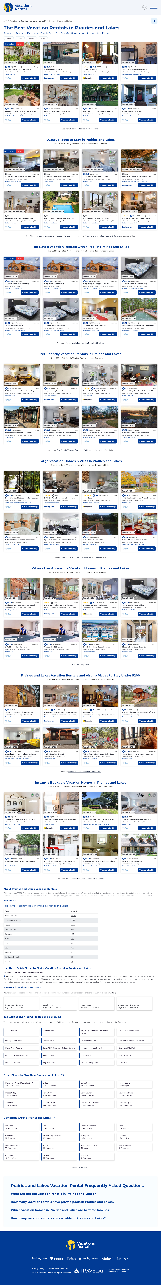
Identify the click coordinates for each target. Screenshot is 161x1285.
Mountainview (131, 866)
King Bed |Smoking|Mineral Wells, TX (98, 284)
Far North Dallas (94, 223)
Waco (7, 395)
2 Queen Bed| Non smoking (94, 325)
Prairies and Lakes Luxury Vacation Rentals (52, 236)
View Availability (29, 78)
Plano (51, 610)
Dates (9, 38)
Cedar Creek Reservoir (12, 116)
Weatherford (9, 288)
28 (72, 957)
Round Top (16, 824)
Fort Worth (91, 74)
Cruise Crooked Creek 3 (54, 754)
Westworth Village (58, 866)
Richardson (92, 610)
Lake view (26, 972)
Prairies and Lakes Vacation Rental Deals (84, 772)
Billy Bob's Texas (49, 1063)
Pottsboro (94, 759)
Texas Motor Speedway (90, 1063)
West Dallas (53, 223)
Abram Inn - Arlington (53, 69)
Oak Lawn (131, 395)
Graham (85, 717)
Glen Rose (16, 544)
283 (72, 939)
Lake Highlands (16, 181)
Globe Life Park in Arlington (16, 1055)
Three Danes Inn (90, 69)
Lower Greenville (94, 502)
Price (20, 38)
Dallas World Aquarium (14, 1048)
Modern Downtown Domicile (134, 647)
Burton (132, 116)
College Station (127, 74)
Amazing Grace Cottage (132, 111)
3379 (73, 925)
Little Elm (13, 437)
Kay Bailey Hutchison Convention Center (94, 1032)
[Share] (154, 21)
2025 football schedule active (134, 69)
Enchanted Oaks (25, 502)
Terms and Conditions (58, 1269)
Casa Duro (87, 498)
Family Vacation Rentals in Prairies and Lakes (81, 557)
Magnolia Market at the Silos (92, 1048)
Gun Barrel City (142, 181)
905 (72, 929)
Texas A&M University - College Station (59, 1048)
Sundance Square (12, 1063)
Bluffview (92, 437)
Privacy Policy (38, 1269)
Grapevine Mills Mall (127, 1048)
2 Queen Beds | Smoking (54, 325)
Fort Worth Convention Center (131, 1041)
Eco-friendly (37, 972)
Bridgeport (93, 544)
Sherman (86, 759)
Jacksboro (93, 717)
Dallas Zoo (123, 1063)
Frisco (90, 181)
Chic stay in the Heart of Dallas (96, 218)
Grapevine (53, 116)
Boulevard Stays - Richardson (95, 605)
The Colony (14, 223)
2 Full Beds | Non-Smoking (16, 647)
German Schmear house (132, 861)
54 (72, 952)
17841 (73, 916)
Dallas (46, 74)
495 (72, 934)
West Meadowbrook (137, 288)
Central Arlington (133, 223)
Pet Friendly (14, 972)
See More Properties (80, 665)
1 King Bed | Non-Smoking (133, 605)
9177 (73, 920)
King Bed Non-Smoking (54, 284)
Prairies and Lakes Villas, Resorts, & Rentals (102, 236)
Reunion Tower (49, 1055)
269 (72, 943)
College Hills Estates (22, 759)
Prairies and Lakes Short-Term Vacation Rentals (84, 879)
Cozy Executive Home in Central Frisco (60, 432)
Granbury (13, 74)
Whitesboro (134, 330)
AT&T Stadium (11, 1031)
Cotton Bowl (86, 1055)
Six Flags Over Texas (13, 1041)
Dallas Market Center (89, 1041)
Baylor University (125, 1055)
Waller (54, 717)
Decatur (85, 544)
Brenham (125, 116)
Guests (31, 38)
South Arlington (55, 74)
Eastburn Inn (88, 712)
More (43, 38)
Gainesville (86, 330)
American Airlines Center (129, 1031)
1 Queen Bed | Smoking (54, 647)
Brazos (129, 651)
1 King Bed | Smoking (14, 325)
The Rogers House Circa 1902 (95, 176)
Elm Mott (13, 395)
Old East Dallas (54, 544)
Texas (7, 74)
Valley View (95, 330)
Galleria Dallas (48, 1041)
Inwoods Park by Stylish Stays (95, 391)
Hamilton (52, 759)
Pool (6, 972)
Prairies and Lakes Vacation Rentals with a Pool (84, 343)
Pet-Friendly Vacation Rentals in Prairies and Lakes (77, 450)
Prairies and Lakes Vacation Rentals (84, 129)
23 (72, 962)
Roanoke (94, 116)
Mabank (23, 116)
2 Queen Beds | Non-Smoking (134, 284)
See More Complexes (80, 1168)
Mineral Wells (19, 288)
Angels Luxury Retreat (53, 391)
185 (72, 948)
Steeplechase (137, 74)
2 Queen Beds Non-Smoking (17, 284)
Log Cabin (140, 544)
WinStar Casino (49, 1031)
